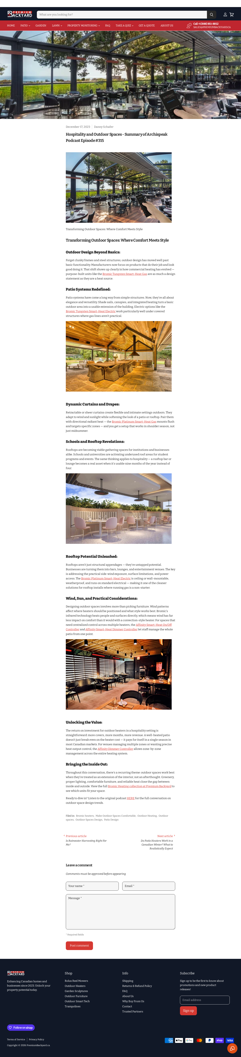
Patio (24, 25)
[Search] (211, 15)
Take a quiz (123, 25)
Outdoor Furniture (76, 996)
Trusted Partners (132, 1011)
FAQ (107, 25)
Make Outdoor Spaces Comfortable (116, 815)
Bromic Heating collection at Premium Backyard (139, 786)
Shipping (127, 980)
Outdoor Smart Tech (77, 1001)
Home (11, 25)
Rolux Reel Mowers (76, 980)
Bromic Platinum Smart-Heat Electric (106, 578)
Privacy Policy (36, 1039)
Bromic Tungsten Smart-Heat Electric (91, 311)
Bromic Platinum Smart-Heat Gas (134, 421)
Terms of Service (16, 1039)
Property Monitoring (82, 25)
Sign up (188, 1011)
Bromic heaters (85, 815)
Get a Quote (147, 25)
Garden (40, 25)
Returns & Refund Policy (137, 986)
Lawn (56, 25)
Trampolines (72, 1006)
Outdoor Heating (147, 815)
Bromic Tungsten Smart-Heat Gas (125, 274)
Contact (127, 1006)
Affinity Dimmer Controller (115, 749)
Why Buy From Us (133, 1001)
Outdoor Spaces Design (89, 819)
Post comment (79, 945)
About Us (167, 25)
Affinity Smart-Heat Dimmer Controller (111, 629)
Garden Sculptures (76, 991)
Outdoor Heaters (75, 986)
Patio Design (111, 819)
